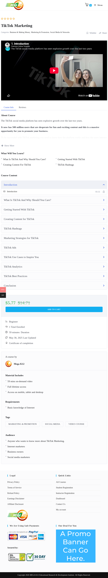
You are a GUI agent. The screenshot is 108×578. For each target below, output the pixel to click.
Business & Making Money (20, 32)
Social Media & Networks (60, 32)
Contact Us (60, 504)
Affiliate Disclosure (15, 504)
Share (104, 33)
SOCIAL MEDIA (52, 424)
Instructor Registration (65, 493)
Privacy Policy (13, 482)
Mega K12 (19, 364)
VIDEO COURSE (76, 424)
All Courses (61, 482)
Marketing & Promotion (40, 32)
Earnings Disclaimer (15, 498)
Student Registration (64, 487)
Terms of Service (14, 487)
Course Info (9, 107)
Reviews (22, 107)
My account (61, 510)
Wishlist (93, 33)
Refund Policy (13, 493)
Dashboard (60, 498)
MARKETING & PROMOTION (22, 424)
